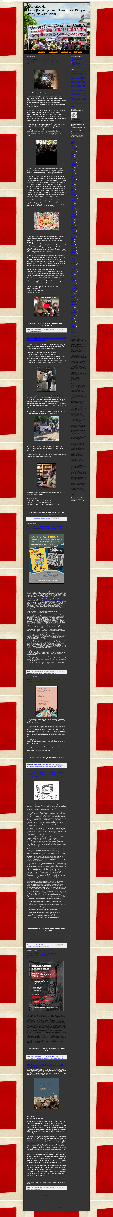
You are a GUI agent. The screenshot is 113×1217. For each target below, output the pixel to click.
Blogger (60, 1207)
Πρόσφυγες (73, 89)
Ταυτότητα (41, 52)
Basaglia (75, 103)
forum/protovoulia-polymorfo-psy (79, 131)
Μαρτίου (73, 145)
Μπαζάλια (84, 89)
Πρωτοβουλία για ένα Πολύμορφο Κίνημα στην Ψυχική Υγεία (78, 74)
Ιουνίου (72, 154)
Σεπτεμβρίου (73, 165)
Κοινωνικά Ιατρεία (80, 104)
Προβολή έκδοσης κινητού (46, 1195)
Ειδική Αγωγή (73, 104)
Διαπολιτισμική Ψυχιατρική (81, 103)
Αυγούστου (73, 153)
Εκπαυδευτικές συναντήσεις (80, 99)
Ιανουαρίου (73, 146)
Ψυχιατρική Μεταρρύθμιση (77, 82)
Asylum (54, 673)
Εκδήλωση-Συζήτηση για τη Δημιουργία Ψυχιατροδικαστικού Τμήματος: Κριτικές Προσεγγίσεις (41, 955)
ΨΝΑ (85, 82)
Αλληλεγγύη (32, 946)
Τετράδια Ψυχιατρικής (39, 673)
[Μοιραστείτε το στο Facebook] (61, 329)
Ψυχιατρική (46, 673)
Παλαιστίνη (32, 1189)
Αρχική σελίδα (30, 52)
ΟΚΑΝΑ (81, 102)
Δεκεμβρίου (73, 148)
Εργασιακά (79, 89)
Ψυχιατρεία (73, 77)
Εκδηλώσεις (78, 52)
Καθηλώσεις (78, 85)
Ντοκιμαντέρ (81, 100)
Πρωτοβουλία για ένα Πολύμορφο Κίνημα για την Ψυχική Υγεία (78, 80)
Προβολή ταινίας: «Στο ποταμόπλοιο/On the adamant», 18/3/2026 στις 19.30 (43, 681)
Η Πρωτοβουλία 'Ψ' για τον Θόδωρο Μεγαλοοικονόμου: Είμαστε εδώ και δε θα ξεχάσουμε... (42, 61)
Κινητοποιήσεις (66, 52)
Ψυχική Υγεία (50, 673)
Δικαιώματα (83, 75)
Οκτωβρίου (73, 151)
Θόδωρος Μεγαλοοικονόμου (35, 331)
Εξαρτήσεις (84, 91)
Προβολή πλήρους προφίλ (76, 121)
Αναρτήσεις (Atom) (36, 1198)
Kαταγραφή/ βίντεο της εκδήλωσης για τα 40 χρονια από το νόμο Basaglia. (79, 59)
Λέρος (72, 93)
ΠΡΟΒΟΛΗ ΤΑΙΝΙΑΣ (49, 766)
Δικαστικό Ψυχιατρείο (34, 1058)
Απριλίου (73, 143)
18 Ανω (77, 100)
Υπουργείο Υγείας (83, 86)
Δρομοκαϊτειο (84, 93)
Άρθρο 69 (73, 90)
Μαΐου (72, 156)
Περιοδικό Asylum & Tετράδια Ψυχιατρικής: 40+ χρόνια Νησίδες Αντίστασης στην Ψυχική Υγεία (44, 527)
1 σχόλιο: (48, 518)
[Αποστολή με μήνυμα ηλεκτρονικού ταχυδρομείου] (57, 329)
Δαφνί (80, 91)
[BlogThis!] (58, 329)
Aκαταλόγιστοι (77, 93)
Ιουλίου (72, 142)
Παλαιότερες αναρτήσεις (61, 1193)
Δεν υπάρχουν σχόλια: (50, 329)
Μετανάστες (73, 100)
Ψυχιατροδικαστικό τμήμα (52, 1058)
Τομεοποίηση (79, 98)
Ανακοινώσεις (53, 52)
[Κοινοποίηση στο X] (59, 329)
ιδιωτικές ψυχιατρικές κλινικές (78, 87)
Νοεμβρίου (73, 149)
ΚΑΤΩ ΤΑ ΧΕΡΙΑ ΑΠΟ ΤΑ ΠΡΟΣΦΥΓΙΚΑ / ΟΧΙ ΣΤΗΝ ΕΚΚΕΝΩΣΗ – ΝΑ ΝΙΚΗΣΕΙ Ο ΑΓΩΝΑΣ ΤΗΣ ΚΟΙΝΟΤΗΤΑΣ (46, 775)
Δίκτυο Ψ (77, 86)
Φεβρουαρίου (74, 159)
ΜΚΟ (79, 81)
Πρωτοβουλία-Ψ (76, 119)
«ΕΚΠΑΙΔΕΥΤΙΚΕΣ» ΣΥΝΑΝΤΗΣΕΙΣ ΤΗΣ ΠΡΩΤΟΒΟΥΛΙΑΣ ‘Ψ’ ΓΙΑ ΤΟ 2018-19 (79, 64)
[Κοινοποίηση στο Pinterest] (62, 329)
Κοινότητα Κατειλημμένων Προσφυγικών (37, 766)
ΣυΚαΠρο (55, 766)
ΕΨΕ (72, 84)
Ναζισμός (77, 102)
